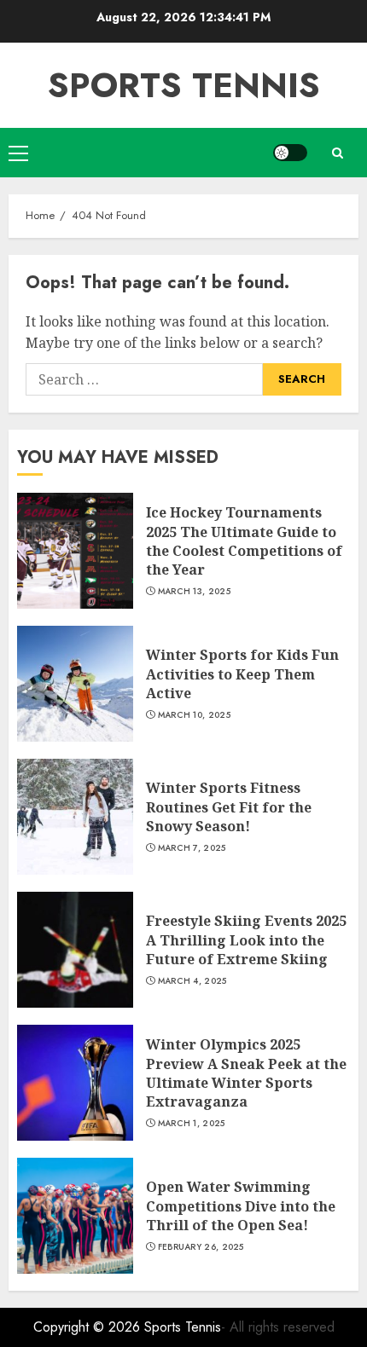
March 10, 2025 (194, 715)
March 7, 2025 (192, 848)
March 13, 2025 (194, 592)
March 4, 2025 (192, 981)
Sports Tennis (184, 85)
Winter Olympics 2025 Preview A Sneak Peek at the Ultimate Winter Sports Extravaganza (246, 1073)
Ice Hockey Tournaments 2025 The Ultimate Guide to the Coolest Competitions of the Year (244, 541)
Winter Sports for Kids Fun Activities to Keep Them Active (242, 673)
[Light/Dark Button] (290, 152)
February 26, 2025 (201, 1247)
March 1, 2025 (191, 1124)
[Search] (337, 153)
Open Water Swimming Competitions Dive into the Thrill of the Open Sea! (240, 1205)
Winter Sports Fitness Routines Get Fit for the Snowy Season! (229, 806)
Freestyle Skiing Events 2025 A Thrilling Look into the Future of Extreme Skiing (246, 939)
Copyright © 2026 (88, 1327)
